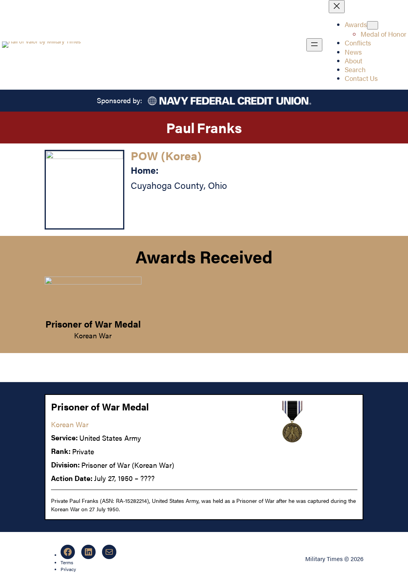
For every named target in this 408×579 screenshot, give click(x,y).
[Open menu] (314, 44)
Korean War (93, 335)
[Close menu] (337, 6)
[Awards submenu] (372, 25)
